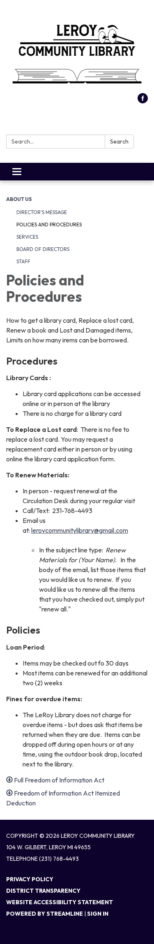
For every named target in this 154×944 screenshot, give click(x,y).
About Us (19, 199)
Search (119, 141)
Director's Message (41, 212)
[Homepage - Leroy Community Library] (77, 50)
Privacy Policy (29, 879)
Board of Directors (42, 249)
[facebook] (143, 101)
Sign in (97, 913)
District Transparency (43, 890)
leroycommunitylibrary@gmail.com (79, 530)
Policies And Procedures (49, 224)
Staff (23, 261)
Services (27, 237)
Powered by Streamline (44, 913)
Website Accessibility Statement (59, 902)
